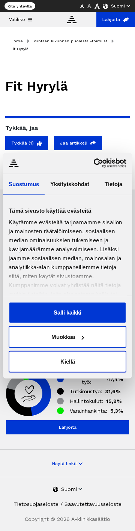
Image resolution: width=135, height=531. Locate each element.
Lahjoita (111, 19)
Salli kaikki (67, 312)
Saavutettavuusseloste (93, 504)
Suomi (118, 6)
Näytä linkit (65, 463)
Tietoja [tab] (114, 183)
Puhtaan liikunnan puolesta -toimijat (70, 41)
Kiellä (67, 361)
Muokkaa (63, 337)
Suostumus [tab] (24, 183)
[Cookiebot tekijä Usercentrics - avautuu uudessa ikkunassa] (95, 163)
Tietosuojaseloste (36, 504)
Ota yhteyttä (20, 6)
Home (16, 41)
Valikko (17, 19)
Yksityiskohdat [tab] (69, 183)
